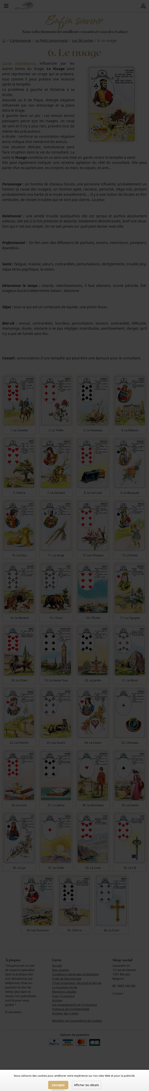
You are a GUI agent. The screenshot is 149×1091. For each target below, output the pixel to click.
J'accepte (58, 1085)
